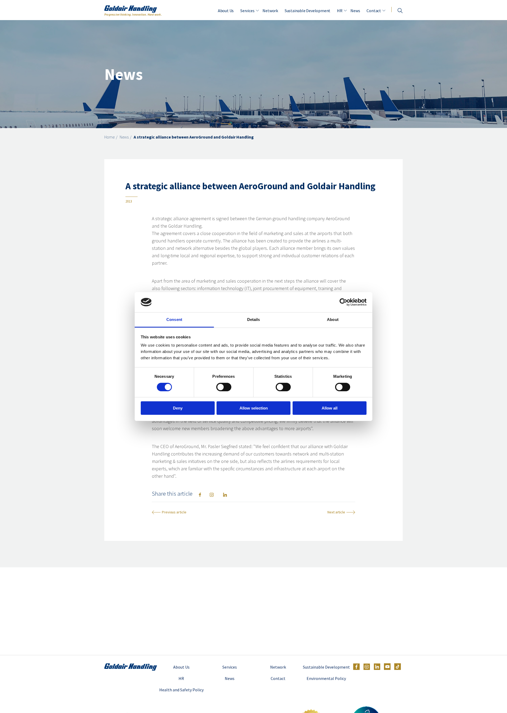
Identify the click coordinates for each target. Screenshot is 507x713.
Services (247, 10)
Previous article (174, 512)
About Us (226, 10)
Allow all (329, 408)
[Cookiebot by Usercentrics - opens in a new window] (343, 302)
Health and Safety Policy (181, 689)
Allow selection (254, 408)
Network (270, 10)
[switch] (223, 387)
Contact (374, 10)
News (355, 10)
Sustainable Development (307, 10)
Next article (336, 512)
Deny (177, 408)
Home (109, 137)
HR (339, 10)
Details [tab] (253, 319)
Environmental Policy (326, 678)
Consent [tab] (174, 319)
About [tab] (333, 319)
